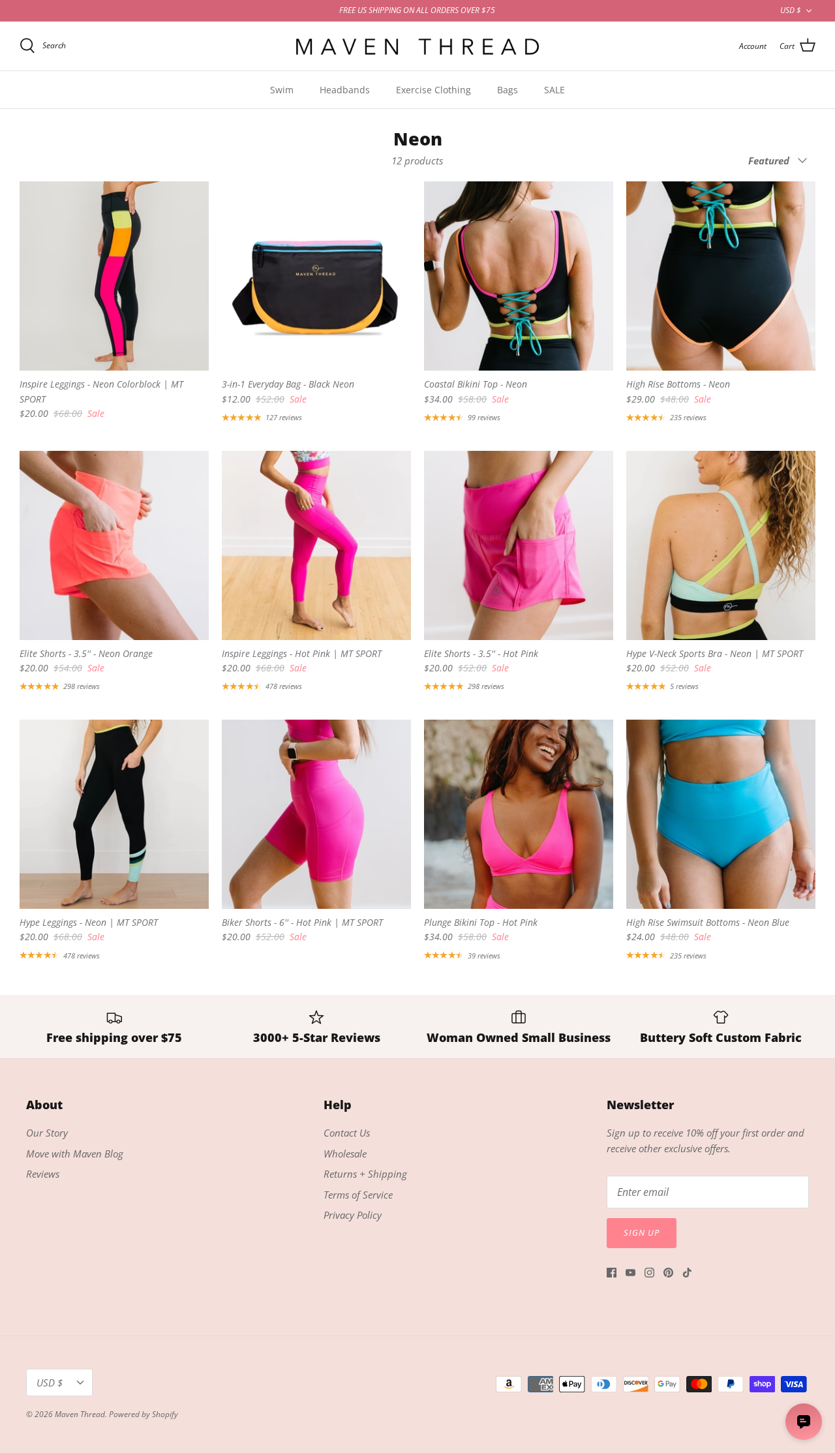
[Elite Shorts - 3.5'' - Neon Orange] (114, 545)
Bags (507, 90)
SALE (554, 90)
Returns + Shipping (365, 1173)
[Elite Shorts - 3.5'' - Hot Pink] (518, 545)
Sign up (642, 1232)
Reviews (42, 1173)
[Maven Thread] (417, 46)
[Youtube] (630, 1272)
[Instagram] (649, 1272)
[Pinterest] (668, 1272)
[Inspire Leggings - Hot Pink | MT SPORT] (316, 545)
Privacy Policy (353, 1214)
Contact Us (347, 1132)
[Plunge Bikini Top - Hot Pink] (518, 814)
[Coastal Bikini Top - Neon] (518, 276)
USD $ (790, 10)
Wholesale (345, 1153)
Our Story (47, 1132)
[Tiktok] (687, 1272)
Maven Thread (80, 1414)
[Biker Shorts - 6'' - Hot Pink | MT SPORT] (316, 814)
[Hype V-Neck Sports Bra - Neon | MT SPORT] (720, 545)
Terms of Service (358, 1194)
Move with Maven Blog (74, 1153)
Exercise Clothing (433, 90)
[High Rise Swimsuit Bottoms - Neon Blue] (720, 814)
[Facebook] (611, 1272)
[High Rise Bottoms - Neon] (720, 276)
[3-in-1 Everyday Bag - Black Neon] (316, 276)
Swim (282, 90)
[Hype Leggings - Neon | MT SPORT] (114, 814)
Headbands (345, 90)
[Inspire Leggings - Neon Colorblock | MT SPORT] (114, 276)
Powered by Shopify (143, 1414)
